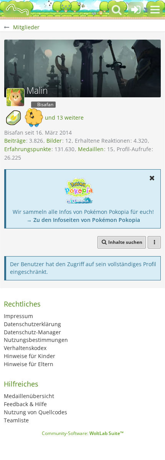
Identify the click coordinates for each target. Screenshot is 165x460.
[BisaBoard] (17, 9)
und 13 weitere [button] (64, 117)
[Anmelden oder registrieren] (136, 9)
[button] (155, 9)
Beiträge (15, 140)
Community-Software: (83, 433)
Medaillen (91, 149)
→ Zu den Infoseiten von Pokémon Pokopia (83, 219)
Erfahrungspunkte (27, 149)
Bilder (54, 140)
